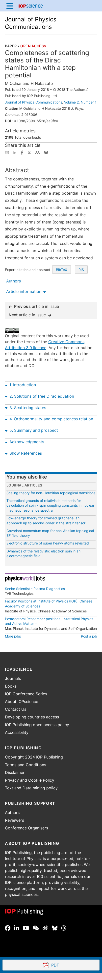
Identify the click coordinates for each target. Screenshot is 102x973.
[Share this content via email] (7, 152)
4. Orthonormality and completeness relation (51, 418)
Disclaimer (15, 772)
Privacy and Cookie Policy (29, 780)
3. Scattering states (27, 407)
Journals (13, 678)
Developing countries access (32, 716)
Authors (12, 812)
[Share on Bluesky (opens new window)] (46, 152)
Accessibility (16, 732)
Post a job (89, 636)
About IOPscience (21, 701)
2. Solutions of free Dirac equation (41, 396)
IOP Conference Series (26, 693)
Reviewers (14, 820)
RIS (81, 270)
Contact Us (15, 709)
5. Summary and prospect (33, 430)
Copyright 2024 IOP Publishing (34, 757)
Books (11, 686)
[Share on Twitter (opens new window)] (29, 152)
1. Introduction (22, 384)
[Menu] (10, 5)
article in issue (36, 306)
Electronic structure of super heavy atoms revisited (47, 543)
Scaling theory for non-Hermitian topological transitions (50, 493)
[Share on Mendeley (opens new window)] (37, 152)
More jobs (13, 636)
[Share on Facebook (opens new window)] (22, 152)
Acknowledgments (26, 441)
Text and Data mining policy (31, 787)
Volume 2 (71, 102)
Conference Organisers (26, 827)
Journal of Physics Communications (30, 23)
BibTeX (61, 270)
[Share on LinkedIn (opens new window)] (15, 152)
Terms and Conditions (25, 764)
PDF (73, 966)
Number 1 (89, 102)
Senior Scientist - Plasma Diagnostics (35, 589)
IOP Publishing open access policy (37, 724)
